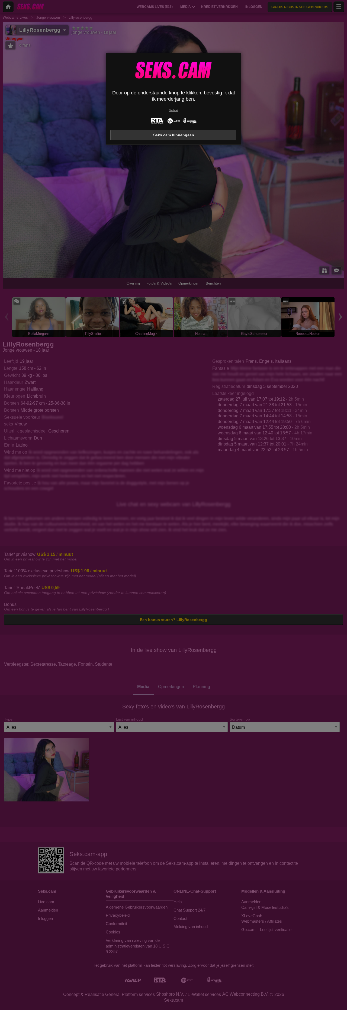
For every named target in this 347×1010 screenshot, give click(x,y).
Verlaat (173, 110)
